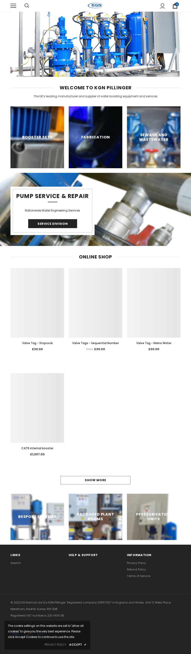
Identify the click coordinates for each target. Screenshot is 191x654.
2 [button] (95, 73)
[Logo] (95, 6)
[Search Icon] (26, 5)
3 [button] (100, 73)
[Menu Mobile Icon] (13, 6)
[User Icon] (162, 5)
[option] (95, 44)
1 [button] (91, 73)
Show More (95, 480)
